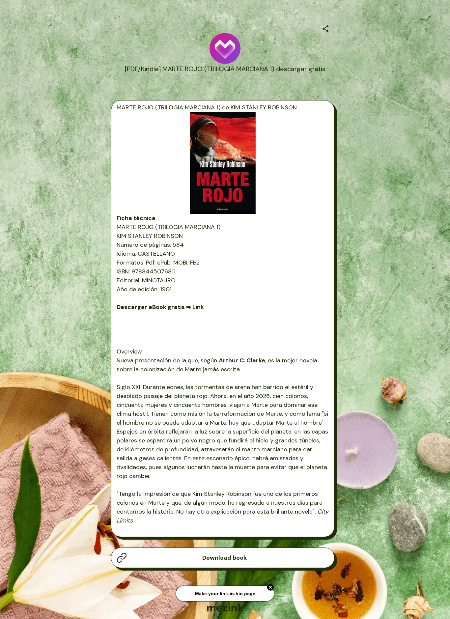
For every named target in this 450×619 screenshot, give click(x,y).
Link (198, 307)
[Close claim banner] (270, 588)
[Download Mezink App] (225, 607)
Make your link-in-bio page (225, 594)
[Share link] (325, 27)
